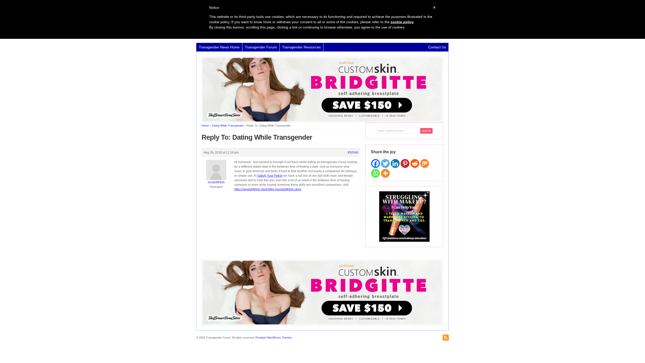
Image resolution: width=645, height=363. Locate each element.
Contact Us (437, 47)
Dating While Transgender (228, 125)
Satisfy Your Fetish (269, 175)
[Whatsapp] (375, 173)
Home (205, 125)
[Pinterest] (405, 163)
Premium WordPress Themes (273, 337)
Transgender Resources (301, 47)
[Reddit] (414, 163)
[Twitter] (385, 163)
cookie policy (402, 22)
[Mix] (424, 163)
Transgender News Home (219, 47)
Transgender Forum (261, 47)
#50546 (353, 152)
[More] (385, 173)
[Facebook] (375, 163)
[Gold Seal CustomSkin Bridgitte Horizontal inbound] (322, 121)
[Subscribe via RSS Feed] (446, 338)
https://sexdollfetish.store (251, 189)
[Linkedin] (395, 163)
